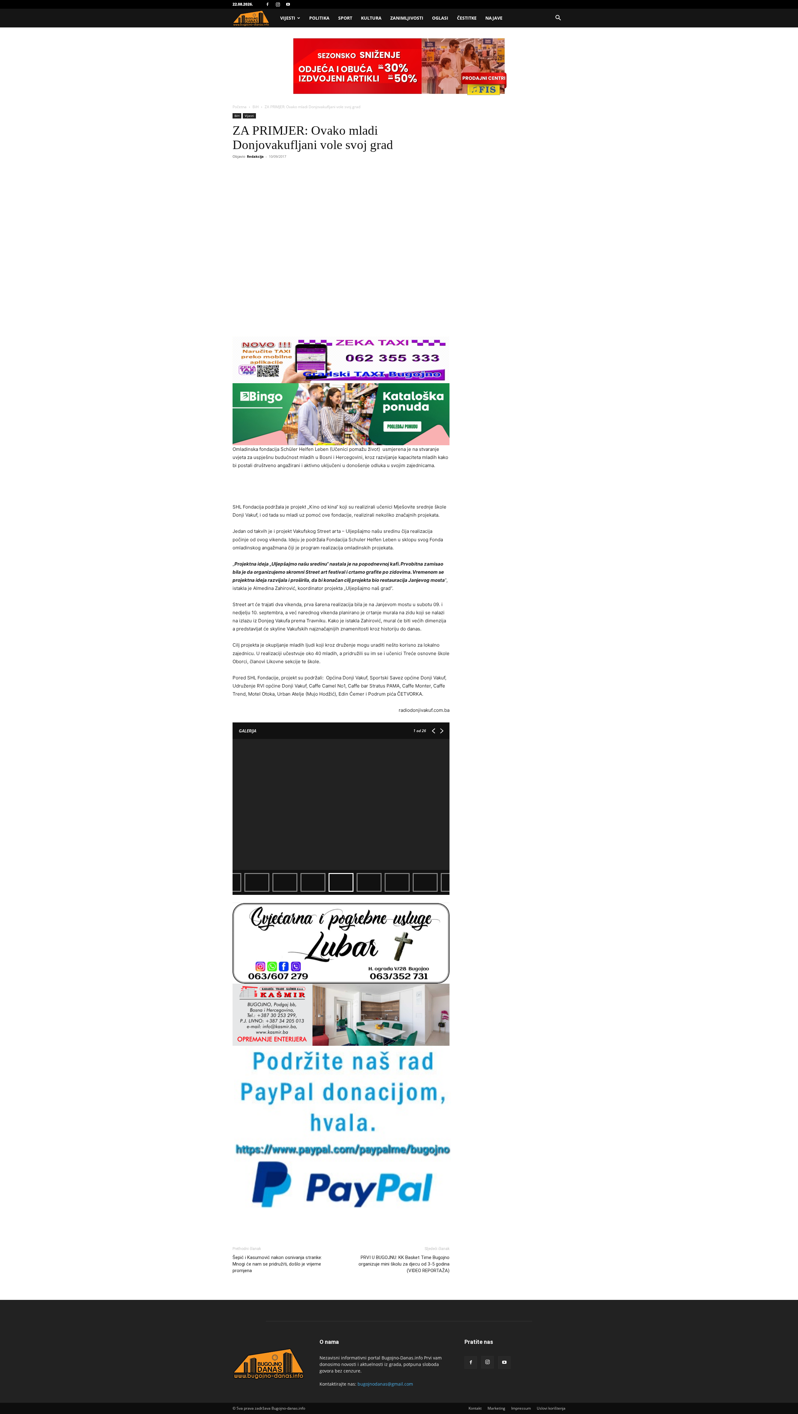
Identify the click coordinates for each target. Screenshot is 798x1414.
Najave (493, 18)
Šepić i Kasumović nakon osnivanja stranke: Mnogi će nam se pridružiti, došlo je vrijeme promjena (277, 1264)
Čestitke (467, 18)
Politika (319, 18)
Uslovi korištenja (551, 1408)
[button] (557, 19)
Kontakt (475, 1408)
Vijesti (287, 18)
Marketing (496, 1408)
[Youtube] (288, 4)
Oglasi (440, 18)
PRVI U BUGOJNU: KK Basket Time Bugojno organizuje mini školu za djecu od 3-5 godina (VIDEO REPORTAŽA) (403, 1264)
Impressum (521, 1408)
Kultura (371, 18)
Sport (345, 18)
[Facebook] (267, 4)
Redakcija (255, 156)
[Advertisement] (341, 487)
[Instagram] (277, 4)
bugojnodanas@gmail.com (385, 1384)
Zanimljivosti (406, 18)
